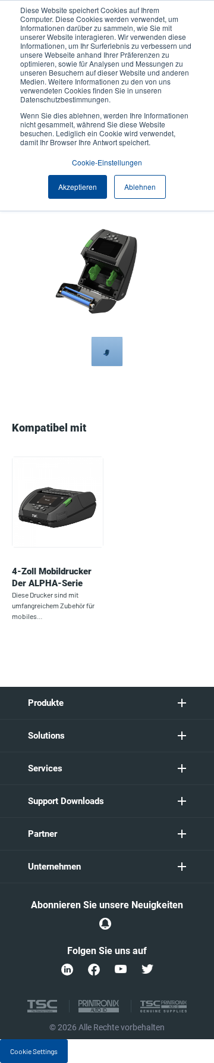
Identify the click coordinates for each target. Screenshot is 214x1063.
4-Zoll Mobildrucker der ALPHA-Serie (52, 577)
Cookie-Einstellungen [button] (107, 162)
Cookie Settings (34, 1051)
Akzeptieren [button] (77, 187)
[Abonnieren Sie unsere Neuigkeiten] (105, 924)
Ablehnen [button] (140, 187)
